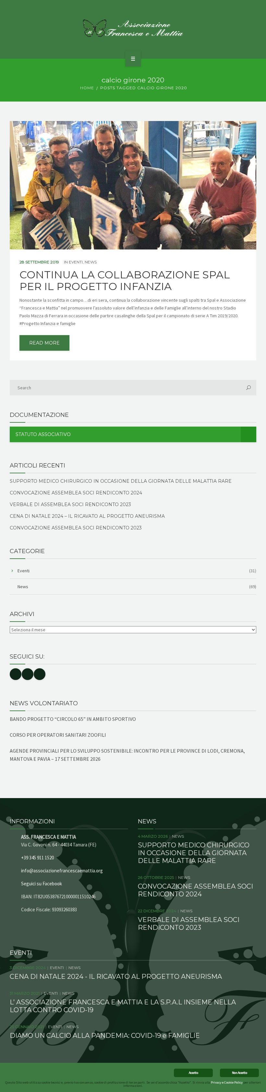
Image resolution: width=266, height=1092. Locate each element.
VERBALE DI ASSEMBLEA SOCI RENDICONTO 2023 (70, 504)
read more (44, 343)
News (91, 262)
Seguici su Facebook (41, 883)
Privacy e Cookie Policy (227, 1082)
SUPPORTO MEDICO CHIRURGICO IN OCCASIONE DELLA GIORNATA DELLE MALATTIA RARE (121, 481)
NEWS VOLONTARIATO (44, 703)
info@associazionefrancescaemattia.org (62, 871)
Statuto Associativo (43, 434)
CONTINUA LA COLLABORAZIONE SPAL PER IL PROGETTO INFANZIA (124, 280)
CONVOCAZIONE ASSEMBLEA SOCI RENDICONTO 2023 (76, 528)
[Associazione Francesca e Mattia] (133, 28)
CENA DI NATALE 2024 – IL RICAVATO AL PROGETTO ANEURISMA (87, 516)
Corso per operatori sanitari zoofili (58, 735)
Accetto (193, 1073)
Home (87, 87)
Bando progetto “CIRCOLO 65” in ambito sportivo (73, 719)
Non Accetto (239, 1073)
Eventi (76, 262)
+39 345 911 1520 (37, 858)
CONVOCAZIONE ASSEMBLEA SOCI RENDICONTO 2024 (76, 493)
